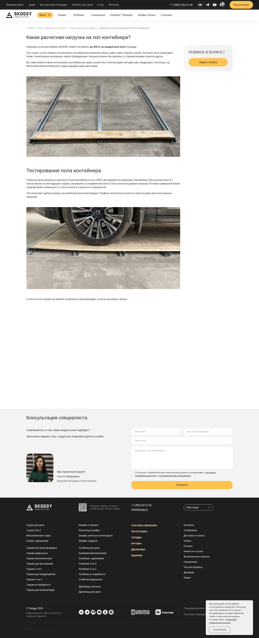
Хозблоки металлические (93, 553)
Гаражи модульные (37, 553)
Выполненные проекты (197, 556)
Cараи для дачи (35, 525)
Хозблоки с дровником (91, 558)
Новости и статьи (193, 551)
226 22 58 (141, 505)
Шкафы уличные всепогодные (96, 535)
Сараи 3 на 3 (33, 530)
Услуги (187, 541)
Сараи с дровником (37, 541)
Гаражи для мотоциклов (39, 563)
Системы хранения (144, 525)
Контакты (114, 4)
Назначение (190, 562)
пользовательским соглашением (175, 475)
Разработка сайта (36, 629)
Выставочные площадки (53, 4)
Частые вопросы (193, 567)
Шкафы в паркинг (88, 525)
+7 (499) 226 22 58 (181, 4)
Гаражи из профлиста (38, 584)
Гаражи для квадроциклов (40, 574)
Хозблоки (78, 15)
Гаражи (62, 15)
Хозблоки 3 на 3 (87, 563)
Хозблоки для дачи (89, 548)
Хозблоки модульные (90, 579)
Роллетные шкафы (89, 530)
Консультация (241, 4)
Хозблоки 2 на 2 (87, 569)
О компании (190, 530)
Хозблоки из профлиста (92, 574)
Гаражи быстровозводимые (41, 548)
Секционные (98, 15)
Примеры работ (15, 4)
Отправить (182, 485)
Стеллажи (166, 15)
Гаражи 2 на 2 (34, 569)
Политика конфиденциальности (201, 614)
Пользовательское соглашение (201, 608)
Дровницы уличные (90, 586)
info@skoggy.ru (139, 509)
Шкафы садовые (88, 541)
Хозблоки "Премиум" (121, 15)
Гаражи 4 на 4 (34, 579)
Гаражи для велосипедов (40, 590)
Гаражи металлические (39, 558)
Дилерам (189, 572)
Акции (31, 4)
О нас (101, 4)
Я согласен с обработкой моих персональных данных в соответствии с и (175, 474)
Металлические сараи (38, 535)
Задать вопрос (208, 62)
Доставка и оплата (194, 535)
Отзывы (188, 546)
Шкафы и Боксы (147, 15)
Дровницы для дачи (90, 592)
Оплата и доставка (82, 4)
